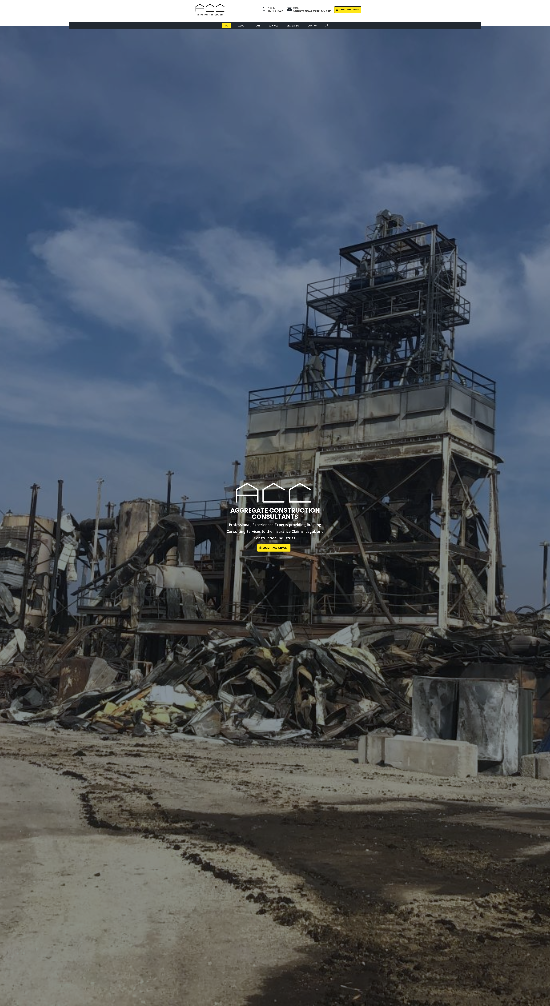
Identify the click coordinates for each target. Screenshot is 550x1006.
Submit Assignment (348, 9)
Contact (313, 25)
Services (273, 25)
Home (226, 25)
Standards (293, 25)
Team (257, 25)
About (241, 25)
